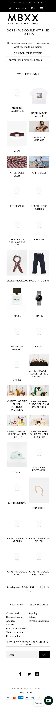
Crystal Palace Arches (17, 540)
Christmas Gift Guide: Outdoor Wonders (17, 405)
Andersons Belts (17, 174)
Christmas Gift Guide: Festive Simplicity (39, 373)
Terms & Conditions (39, 620)
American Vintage (39, 138)
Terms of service (14, 632)
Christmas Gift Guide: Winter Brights (17, 434)
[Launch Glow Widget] (48, 700)
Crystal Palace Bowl (17, 573)
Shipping (33, 613)
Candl (17, 379)
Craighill (39, 507)
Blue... (17, 315)
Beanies (39, 239)
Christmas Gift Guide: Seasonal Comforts (39, 404)
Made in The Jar (28, 693)
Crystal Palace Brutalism (39, 573)
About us (10, 620)
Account (23, 8)
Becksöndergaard (19, 280)
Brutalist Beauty (17, 348)
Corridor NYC (17, 502)
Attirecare (17, 206)
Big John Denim (39, 280)
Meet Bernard (37, 689)
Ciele (17, 472)
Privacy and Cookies (16, 628)
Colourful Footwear (39, 469)
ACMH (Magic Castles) (38, 114)
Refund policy (13, 636)
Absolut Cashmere (17, 109)
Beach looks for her (39, 207)
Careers (10, 624)
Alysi (17, 151)
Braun (39, 315)
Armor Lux (39, 172)
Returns (32, 616)
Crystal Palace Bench (39, 540)
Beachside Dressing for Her (17, 242)
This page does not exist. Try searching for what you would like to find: (28, 44)
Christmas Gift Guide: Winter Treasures (39, 434)
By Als (39, 346)
